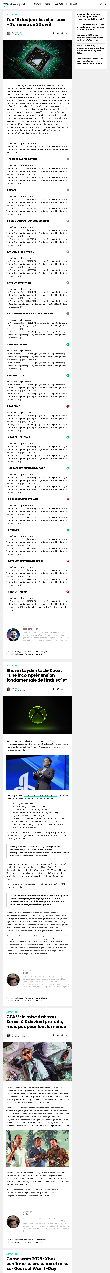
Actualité (37, 4)
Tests (47, 4)
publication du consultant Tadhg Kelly (40, 795)
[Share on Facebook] (53, 33)
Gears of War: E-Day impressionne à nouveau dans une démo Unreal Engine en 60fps (90, 49)
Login (44, 651)
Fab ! (16, 688)
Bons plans (71, 4)
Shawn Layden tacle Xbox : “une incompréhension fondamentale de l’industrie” (90, 16)
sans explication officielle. (18, 1184)
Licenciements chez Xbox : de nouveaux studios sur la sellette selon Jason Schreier (90, 61)
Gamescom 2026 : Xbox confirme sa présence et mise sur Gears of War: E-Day (90, 37)
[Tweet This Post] (58, 33)
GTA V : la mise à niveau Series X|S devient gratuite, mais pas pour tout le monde (90, 27)
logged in (21, 654)
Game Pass (58, 4)
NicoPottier (19, 32)
